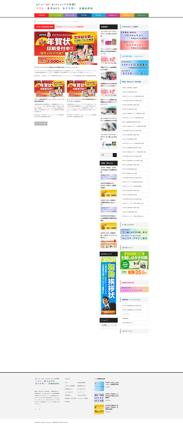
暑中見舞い (99, 15)
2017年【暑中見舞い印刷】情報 (131, 135)
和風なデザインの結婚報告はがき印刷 (109, 68)
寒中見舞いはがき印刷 (70, 398)
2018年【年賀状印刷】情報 (130, 109)
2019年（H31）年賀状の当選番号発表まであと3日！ (108, 202)
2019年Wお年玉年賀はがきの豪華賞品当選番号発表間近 (109, 218)
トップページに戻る (41, 123)
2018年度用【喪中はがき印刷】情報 (132, 130)
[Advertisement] (134, 347)
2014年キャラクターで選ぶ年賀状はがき (133, 216)
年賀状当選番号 (81, 382)
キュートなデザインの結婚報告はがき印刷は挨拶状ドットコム (109, 51)
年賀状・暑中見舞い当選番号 (130, 87)
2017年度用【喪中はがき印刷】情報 (132, 156)
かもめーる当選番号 (70, 386)
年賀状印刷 (41, 15)
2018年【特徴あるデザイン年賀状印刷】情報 (134, 126)
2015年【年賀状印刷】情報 (88, 75)
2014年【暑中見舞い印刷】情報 (131, 207)
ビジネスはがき (69, 392)
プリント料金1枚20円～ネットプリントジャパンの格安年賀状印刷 (49, 100)
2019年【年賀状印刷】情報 (130, 92)
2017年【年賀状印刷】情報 (130, 139)
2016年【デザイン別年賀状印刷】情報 (132, 182)
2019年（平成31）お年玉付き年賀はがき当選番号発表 (109, 170)
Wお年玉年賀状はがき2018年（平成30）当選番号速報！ (112, 407)
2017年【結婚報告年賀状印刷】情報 (132, 147)
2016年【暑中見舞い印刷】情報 (131, 165)
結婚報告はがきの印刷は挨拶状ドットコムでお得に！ (109, 85)
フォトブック (126, 314)
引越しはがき (141, 15)
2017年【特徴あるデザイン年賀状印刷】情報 (134, 152)
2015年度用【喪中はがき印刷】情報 (132, 199)
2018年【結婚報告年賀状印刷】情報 (131, 122)
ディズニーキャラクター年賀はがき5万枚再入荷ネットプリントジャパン (56, 67)
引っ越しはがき (81, 389)
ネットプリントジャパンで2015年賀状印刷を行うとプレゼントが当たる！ (82, 100)
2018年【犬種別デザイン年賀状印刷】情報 (134, 113)
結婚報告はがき (113, 15)
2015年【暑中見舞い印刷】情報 (131, 190)
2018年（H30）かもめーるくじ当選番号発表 (112, 383)
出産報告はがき (127, 15)
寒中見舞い (84, 15)
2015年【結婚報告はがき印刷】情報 (132, 310)
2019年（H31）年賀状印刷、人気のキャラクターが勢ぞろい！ (109, 235)
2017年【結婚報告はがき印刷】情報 (132, 305)
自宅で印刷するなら (128, 322)
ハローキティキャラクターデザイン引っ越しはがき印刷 (109, 137)
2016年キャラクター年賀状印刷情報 (132, 186)
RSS (39, 409)
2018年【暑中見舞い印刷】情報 (131, 105)
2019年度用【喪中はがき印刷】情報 (132, 100)
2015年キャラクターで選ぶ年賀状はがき (133, 203)
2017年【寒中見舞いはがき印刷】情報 (132, 160)
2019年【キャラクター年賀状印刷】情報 (133, 96)
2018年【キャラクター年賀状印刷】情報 (133, 117)
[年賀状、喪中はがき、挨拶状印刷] (64, 6)
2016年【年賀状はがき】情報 (129, 173)
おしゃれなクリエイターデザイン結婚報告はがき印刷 (109, 119)
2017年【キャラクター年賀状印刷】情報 (133, 143)
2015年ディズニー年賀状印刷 (49, 75)
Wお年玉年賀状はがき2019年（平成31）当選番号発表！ (108, 185)
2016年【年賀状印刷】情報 (130, 169)
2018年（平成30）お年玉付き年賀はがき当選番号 (112, 395)
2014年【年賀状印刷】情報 (130, 212)
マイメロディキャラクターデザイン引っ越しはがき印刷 (109, 34)
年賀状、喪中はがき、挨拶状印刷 (49, 422)
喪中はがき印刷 (70, 15)
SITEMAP (67, 401)
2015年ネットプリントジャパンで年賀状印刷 (69, 75)
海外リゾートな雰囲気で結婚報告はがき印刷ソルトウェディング (109, 102)
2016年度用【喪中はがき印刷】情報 (132, 177)
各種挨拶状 (125, 318)
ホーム (66, 382)
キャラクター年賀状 (55, 15)
